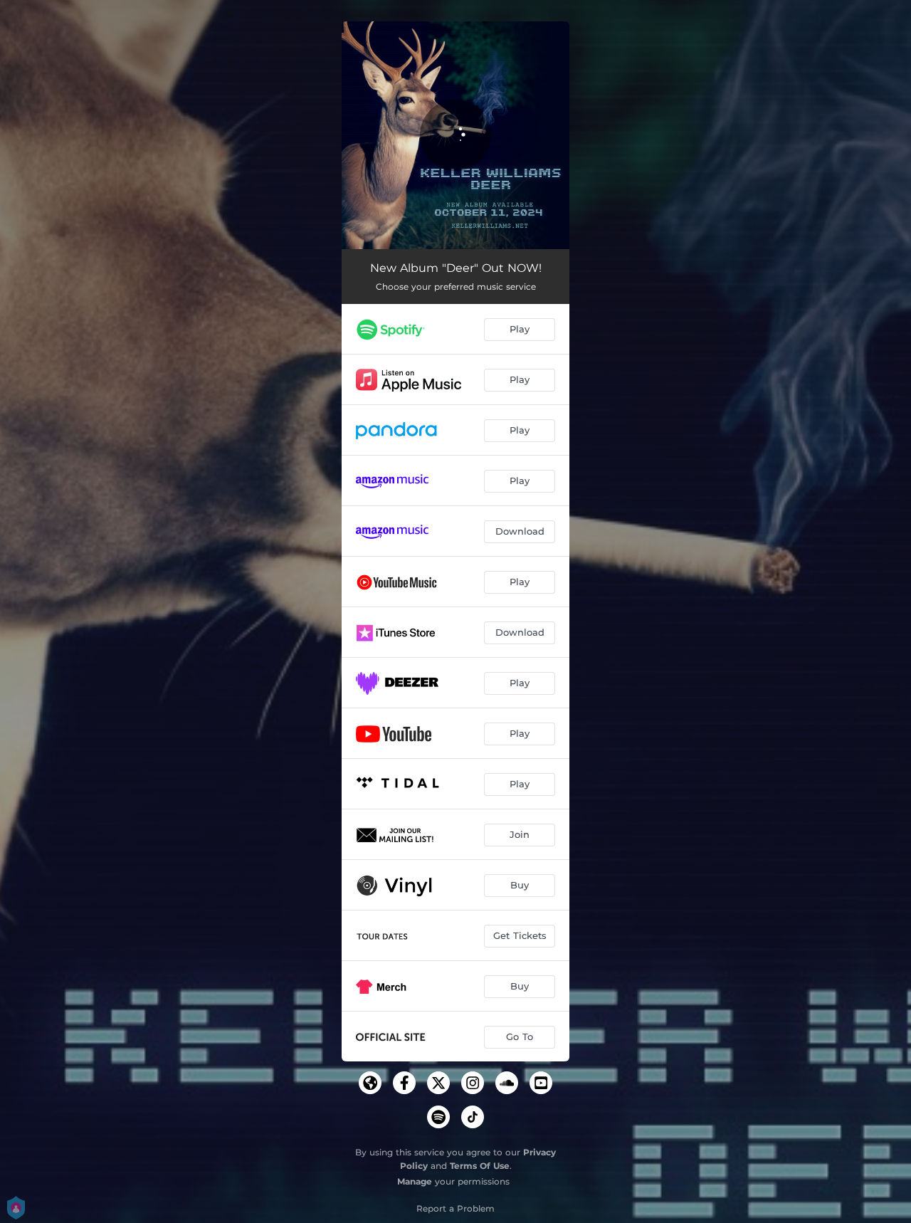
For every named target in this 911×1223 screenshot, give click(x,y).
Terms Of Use (480, 1165)
